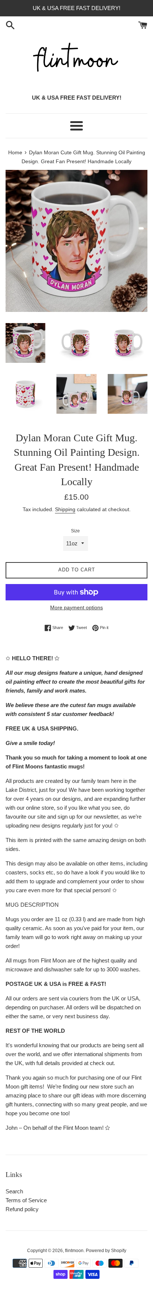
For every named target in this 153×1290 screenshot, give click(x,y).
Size (75, 530)
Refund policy (22, 1209)
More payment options (76, 607)
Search (14, 1191)
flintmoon (74, 1250)
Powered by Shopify (106, 1250)
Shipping (65, 509)
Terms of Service (26, 1200)
